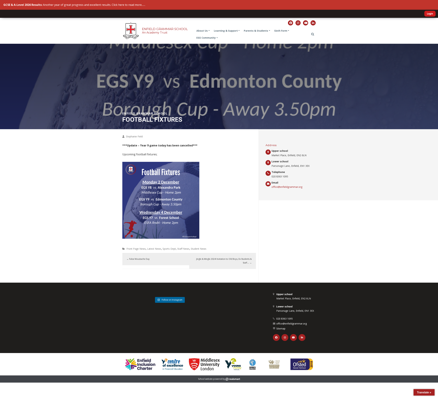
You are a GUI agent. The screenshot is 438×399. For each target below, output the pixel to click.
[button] (313, 34)
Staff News (183, 248)
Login (430, 13)
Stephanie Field (134, 136)
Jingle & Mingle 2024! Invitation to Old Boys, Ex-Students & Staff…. (224, 261)
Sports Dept (169, 248)
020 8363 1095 (284, 318)
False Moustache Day (138, 259)
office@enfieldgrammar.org (287, 186)
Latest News (154, 248)
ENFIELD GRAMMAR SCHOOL (165, 29)
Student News (198, 248)
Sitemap (280, 328)
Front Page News (136, 248)
